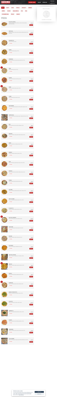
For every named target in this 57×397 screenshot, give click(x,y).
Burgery (18, 14)
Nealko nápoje (16, 11)
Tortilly (17, 7)
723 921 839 (52, 1)
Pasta (12, 7)
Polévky (8, 11)
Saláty (7, 7)
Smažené (30, 7)
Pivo (22, 11)
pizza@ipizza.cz (52, 3)
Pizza (3, 7)
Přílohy (12, 14)
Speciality (24, 7)
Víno (26, 11)
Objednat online (32, 2)
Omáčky (3, 11)
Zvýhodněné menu (5, 14)
